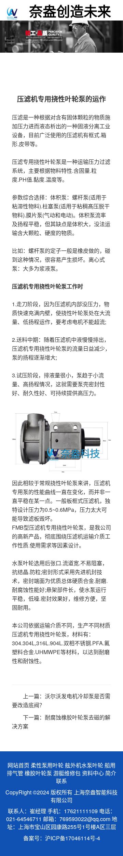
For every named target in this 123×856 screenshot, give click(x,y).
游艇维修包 (67, 773)
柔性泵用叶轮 (47, 765)
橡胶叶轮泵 (38, 773)
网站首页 (18, 765)
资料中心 (93, 773)
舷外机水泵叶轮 (84, 765)
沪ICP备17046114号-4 (72, 838)
